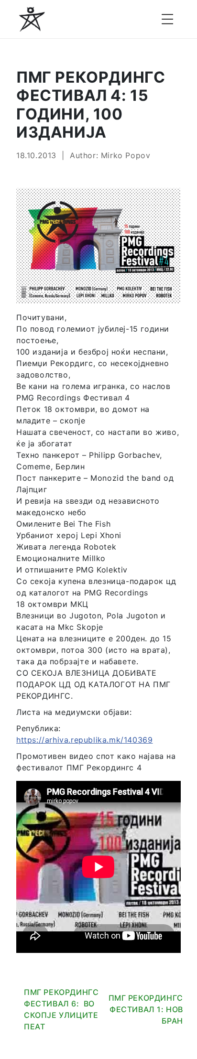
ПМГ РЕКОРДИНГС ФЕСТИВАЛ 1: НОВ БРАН (146, 1009)
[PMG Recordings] (32, 19)
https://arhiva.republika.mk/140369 (84, 740)
